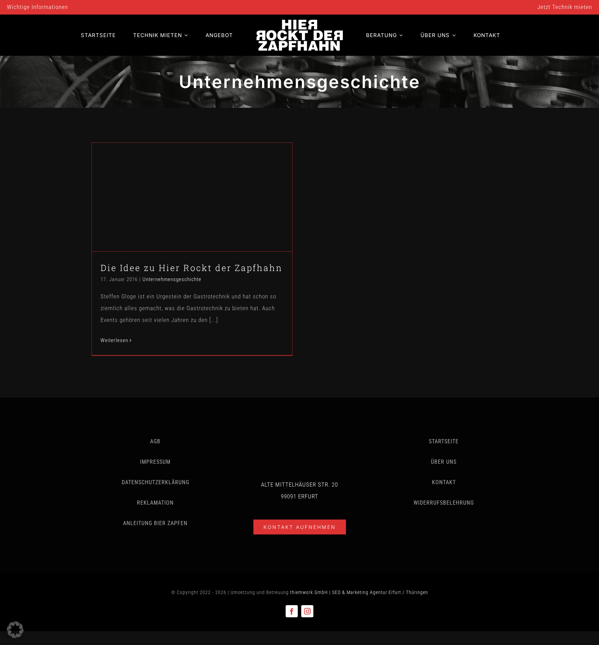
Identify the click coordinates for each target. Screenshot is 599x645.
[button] (15, 630)
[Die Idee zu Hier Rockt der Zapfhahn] (192, 197)
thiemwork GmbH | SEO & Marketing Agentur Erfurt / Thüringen (359, 592)
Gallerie (200, 184)
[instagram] (307, 611)
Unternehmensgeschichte (192, 210)
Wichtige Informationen (37, 6)
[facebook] (292, 611)
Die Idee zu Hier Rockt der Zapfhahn (184, 184)
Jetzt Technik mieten (564, 6)
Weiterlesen (114, 340)
